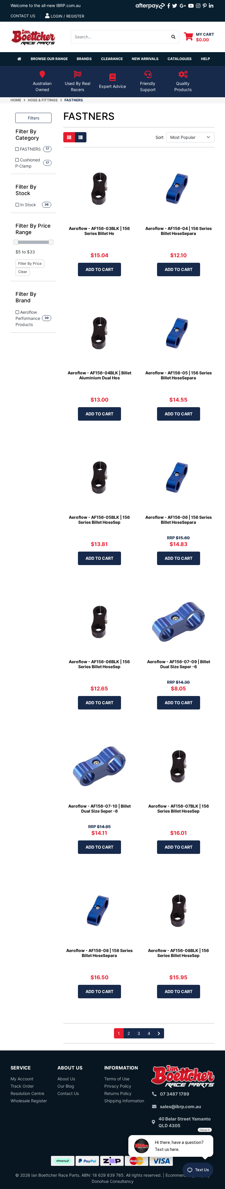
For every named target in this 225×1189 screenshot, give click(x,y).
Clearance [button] (112, 59)
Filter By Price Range (33, 229)
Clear (22, 271)
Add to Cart (99, 269)
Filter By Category (27, 134)
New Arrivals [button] (145, 59)
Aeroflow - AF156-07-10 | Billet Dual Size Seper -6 (99, 808)
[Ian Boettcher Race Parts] (33, 36)
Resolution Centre (27, 1093)
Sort (159, 137)
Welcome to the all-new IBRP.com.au (46, 5)
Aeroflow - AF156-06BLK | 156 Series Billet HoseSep (99, 664)
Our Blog (65, 1086)
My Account (22, 1078)
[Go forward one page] (159, 1033)
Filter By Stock (26, 190)
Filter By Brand (26, 297)
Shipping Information (124, 1100)
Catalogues (180, 59)
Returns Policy (118, 1093)
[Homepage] (19, 59)
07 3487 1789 (174, 1094)
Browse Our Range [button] (49, 59)
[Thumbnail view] (69, 137)
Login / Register (67, 16)
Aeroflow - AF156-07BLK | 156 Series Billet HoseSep (178, 808)
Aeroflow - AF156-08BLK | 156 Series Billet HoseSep (178, 953)
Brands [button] (84, 59)
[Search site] (173, 37)
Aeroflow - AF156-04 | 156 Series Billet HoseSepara (178, 231)
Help (205, 59)
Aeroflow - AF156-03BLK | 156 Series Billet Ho (99, 231)
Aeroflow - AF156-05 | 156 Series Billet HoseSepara (178, 375)
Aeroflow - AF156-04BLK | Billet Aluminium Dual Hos (99, 375)
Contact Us (68, 1093)
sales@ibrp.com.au (180, 1106)
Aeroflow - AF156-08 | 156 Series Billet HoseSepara (99, 953)
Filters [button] (33, 117)
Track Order (22, 1086)
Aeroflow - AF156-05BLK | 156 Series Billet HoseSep (99, 520)
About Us (66, 1078)
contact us (23, 15)
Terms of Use (116, 1078)
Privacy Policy (117, 1086)
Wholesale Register (29, 1100)
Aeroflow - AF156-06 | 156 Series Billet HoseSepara (178, 520)
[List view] (80, 137)
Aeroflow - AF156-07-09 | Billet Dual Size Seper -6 (178, 664)
